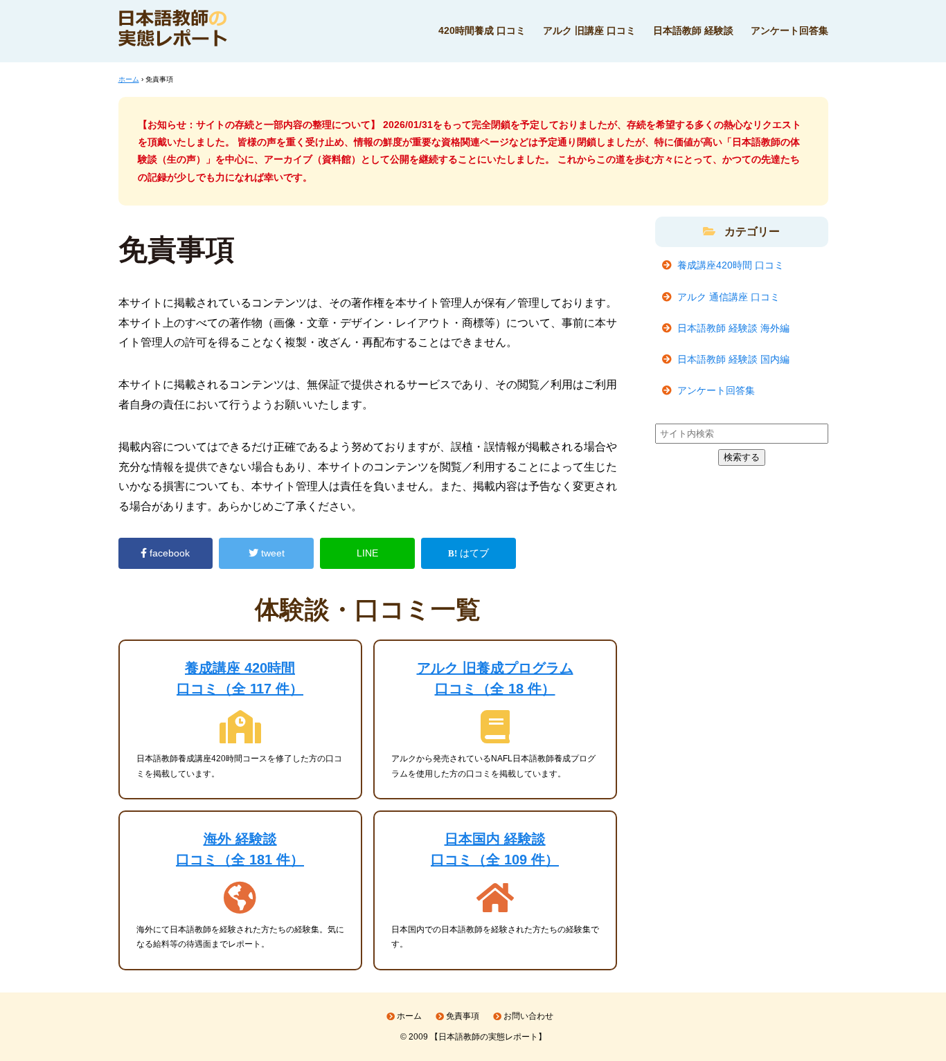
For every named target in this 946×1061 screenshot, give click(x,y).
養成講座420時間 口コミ (730, 265)
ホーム (409, 1016)
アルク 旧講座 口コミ (589, 30)
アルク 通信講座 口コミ (728, 296)
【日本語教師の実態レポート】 (488, 1037)
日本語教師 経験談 (693, 30)
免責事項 (462, 1016)
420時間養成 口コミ (482, 30)
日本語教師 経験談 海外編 (733, 328)
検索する (742, 457)
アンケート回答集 (789, 30)
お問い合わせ (528, 1016)
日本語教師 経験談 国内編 (733, 359)
